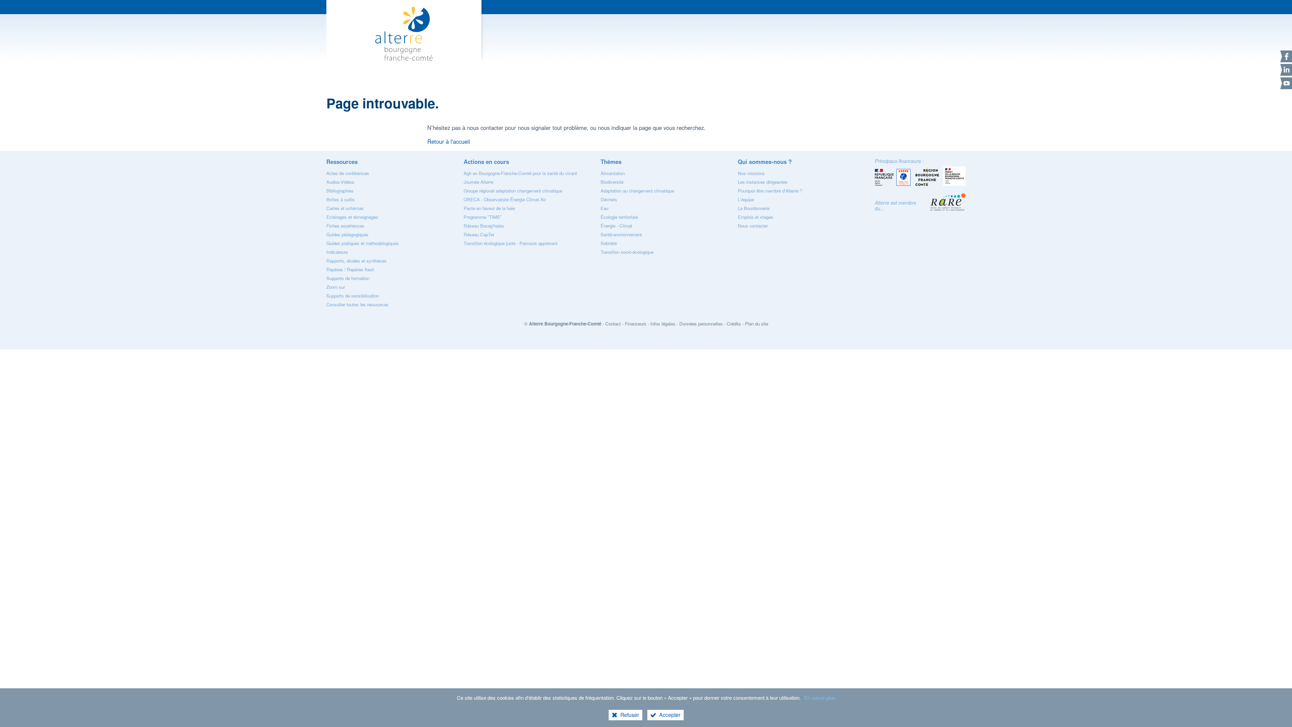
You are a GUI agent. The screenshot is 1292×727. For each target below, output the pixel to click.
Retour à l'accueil (448, 141)
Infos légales (662, 323)
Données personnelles (701, 323)
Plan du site (756, 323)
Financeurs (635, 323)
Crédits (734, 323)
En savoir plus (819, 697)
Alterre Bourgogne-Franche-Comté (565, 323)
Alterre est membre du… (895, 205)
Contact (613, 323)
